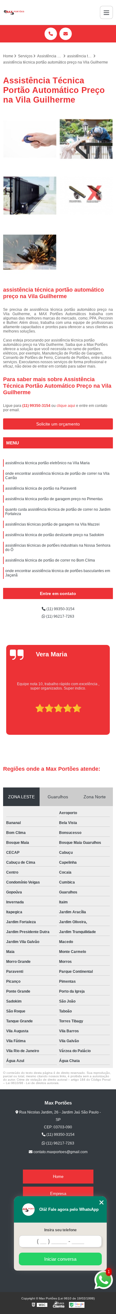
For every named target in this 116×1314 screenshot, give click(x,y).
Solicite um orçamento (58, 423)
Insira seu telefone (60, 1230)
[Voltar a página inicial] (13, 12)
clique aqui (66, 405)
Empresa (58, 1193)
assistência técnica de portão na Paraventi (40, 488)
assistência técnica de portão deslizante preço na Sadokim (54, 535)
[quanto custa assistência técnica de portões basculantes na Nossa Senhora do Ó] (30, 196)
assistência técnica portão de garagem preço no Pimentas (54, 499)
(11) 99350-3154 (36, 405)
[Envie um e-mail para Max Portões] (65, 34)
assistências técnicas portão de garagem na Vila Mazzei (52, 524)
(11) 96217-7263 (59, 616)
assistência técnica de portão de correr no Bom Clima (50, 560)
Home (58, 1176)
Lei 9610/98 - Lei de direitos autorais (32, 1083)
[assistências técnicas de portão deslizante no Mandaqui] (30, 139)
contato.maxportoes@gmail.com (60, 1152)
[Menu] (106, 12)
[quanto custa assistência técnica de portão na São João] (86, 196)
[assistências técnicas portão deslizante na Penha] (30, 252)
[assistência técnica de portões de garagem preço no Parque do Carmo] (86, 139)
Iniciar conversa (60, 1259)
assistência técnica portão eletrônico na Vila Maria (47, 463)
